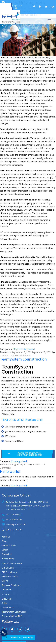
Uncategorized (27, 349)
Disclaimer (6, 589)
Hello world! (10, 471)
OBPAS (5, 580)
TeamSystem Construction (14, 611)
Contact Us (7, 554)
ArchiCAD (6, 594)
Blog (4, 541)
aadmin (4, 355)
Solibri (4, 603)
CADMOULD (7, 607)
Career (5, 549)
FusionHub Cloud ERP (12, 616)
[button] (28, 454)
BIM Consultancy (10, 576)
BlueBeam (6, 598)
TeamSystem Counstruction (23, 359)
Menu (49, 18)
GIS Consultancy (9, 572)
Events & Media (9, 545)
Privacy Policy (8, 558)
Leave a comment (20, 355)
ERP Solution (8, 567)
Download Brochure (21, 637)
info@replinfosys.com (12, 5)
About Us (6, 536)
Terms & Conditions (11, 585)
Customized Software (12, 563)
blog (15, 349)
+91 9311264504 (11, 9)
